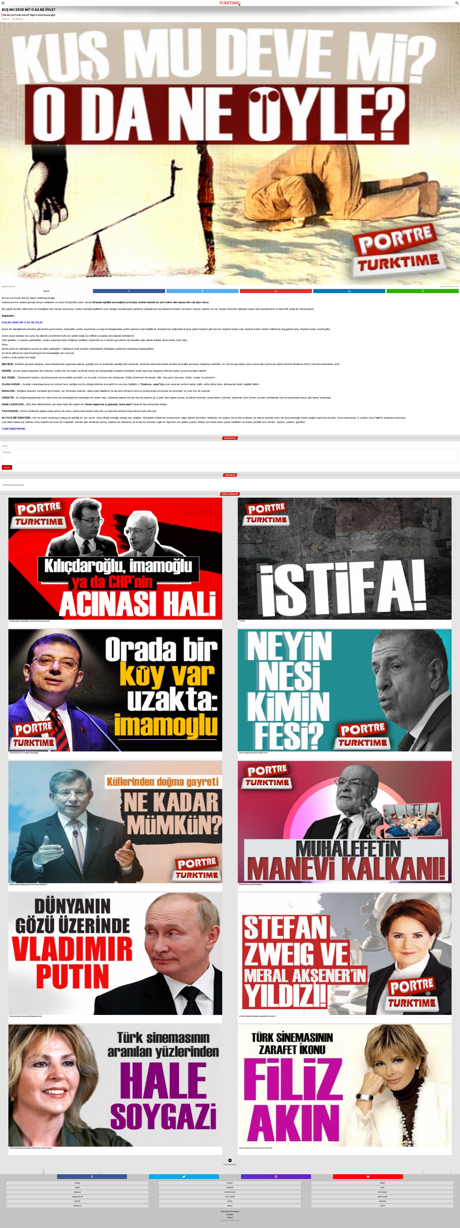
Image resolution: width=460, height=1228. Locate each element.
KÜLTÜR (77, 1201)
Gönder (7, 467)
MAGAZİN (230, 1188)
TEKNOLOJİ (77, 1206)
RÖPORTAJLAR (230, 1192)
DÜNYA (382, 1183)
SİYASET (230, 1183)
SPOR (382, 1188)
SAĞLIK (229, 1201)
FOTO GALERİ (230, 1197)
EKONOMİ (382, 1201)
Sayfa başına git (230, 1164)
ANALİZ (229, 1206)
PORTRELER (382, 1192)
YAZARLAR (77, 1192)
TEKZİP (382, 1206)
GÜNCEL (77, 1183)
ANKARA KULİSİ (77, 1197)
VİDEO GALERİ (382, 1197)
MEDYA (77, 1188)
